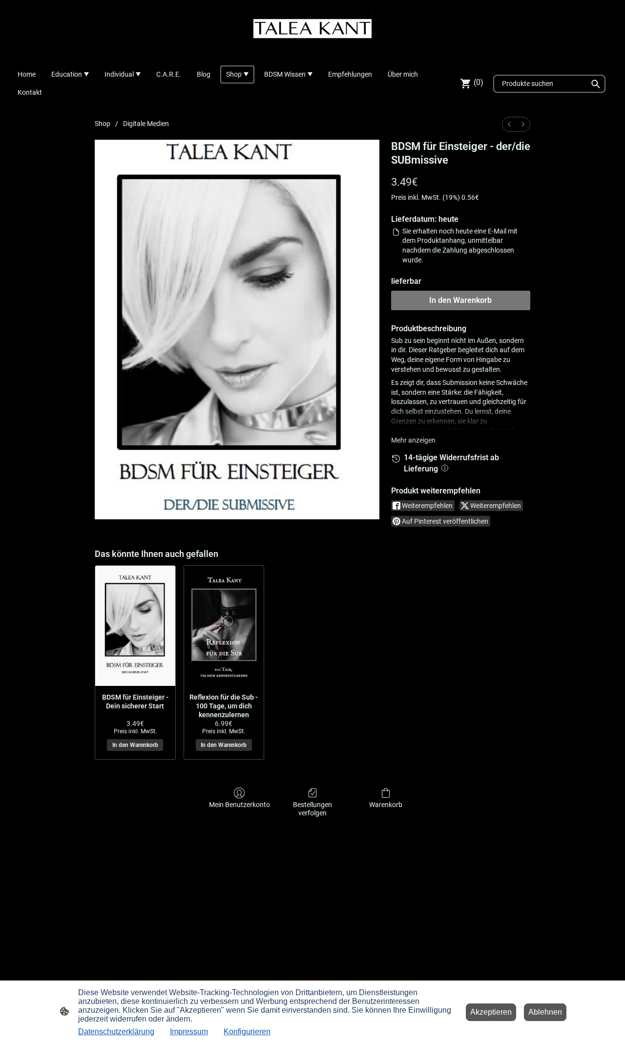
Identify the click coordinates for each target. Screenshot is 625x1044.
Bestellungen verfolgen (312, 809)
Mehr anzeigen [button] (413, 440)
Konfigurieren (247, 1031)
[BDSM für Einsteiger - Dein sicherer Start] (135, 625)
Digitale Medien (146, 124)
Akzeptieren (491, 1012)
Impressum (189, 1031)
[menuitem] (509, 124)
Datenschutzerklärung (116, 1031)
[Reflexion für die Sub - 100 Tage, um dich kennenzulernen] (224, 625)
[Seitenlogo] (312, 28)
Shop (102, 124)
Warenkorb (385, 805)
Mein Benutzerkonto (239, 805)
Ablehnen (545, 1012)
